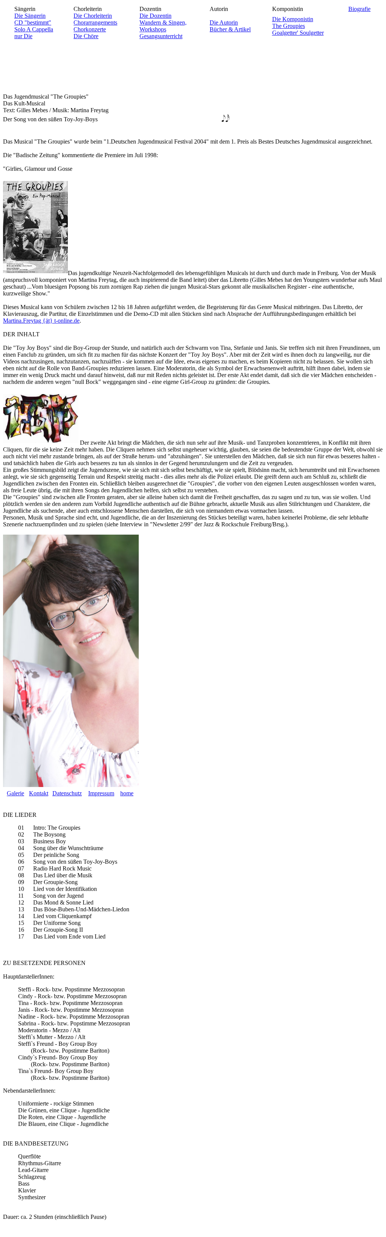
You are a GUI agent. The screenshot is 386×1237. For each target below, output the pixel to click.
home (126, 793)
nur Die (23, 36)
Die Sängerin (30, 15)
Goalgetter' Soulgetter (298, 32)
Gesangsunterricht (160, 36)
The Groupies (288, 26)
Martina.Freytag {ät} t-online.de (41, 320)
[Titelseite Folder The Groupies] (40, 442)
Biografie (359, 9)
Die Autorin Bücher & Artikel (230, 25)
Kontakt (38, 793)
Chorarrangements (95, 22)
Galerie (15, 793)
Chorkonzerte (90, 29)
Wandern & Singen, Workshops (163, 25)
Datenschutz (67, 793)
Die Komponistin (292, 19)
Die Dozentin (155, 15)
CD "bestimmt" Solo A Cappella (33, 25)
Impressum (101, 793)
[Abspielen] (226, 118)
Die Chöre (86, 36)
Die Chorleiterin (93, 15)
